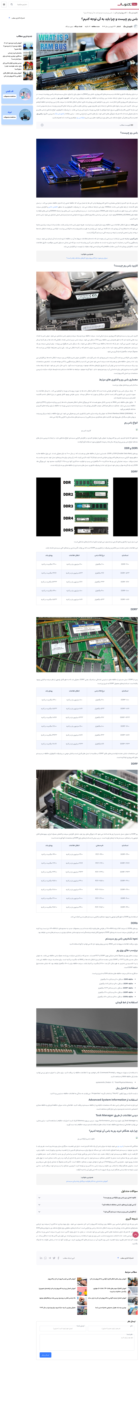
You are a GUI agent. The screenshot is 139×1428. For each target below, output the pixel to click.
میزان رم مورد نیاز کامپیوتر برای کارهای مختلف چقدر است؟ (87, 258)
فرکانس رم (80, 117)
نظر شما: (129, 1334)
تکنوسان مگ (133, 12)
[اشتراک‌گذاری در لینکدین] (41, 1258)
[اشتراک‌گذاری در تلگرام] (49, 1258)
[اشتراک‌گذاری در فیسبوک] (58, 1258)
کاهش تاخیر (53, 206)
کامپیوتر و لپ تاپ (120, 12)
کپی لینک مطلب (69, 1258)
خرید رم (120, 1146)
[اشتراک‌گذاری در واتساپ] (45, 1258)
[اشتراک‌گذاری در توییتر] (54, 1258)
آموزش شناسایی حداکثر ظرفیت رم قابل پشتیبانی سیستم (87, 1181)
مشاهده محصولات (10, 96)
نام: (131, 1325)
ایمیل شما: (80, 1325)
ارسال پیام (45, 1354)
